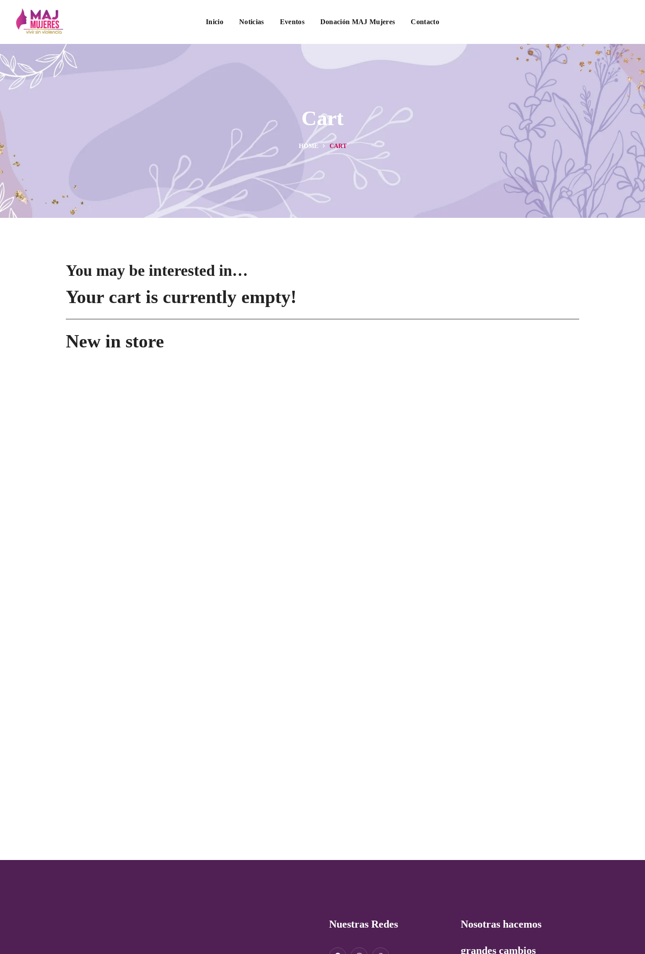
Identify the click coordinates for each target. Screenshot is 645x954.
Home (308, 146)
